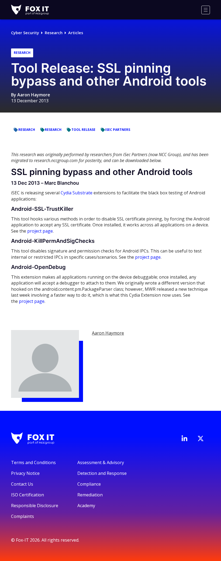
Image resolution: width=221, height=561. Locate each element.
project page (40, 231)
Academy (86, 506)
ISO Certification (27, 495)
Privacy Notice (25, 473)
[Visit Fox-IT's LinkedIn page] (184, 438)
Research (54, 32)
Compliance (89, 484)
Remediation (90, 495)
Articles (75, 32)
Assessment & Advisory (100, 462)
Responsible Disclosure (34, 506)
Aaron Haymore (33, 95)
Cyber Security (25, 32)
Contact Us (22, 484)
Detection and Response (102, 473)
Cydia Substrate (76, 193)
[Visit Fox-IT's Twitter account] (200, 438)
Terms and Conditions (33, 462)
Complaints (22, 516)
